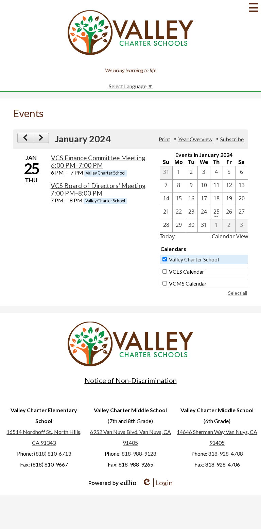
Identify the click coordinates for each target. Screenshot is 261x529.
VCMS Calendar (188, 283)
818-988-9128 (139, 453)
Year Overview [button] (195, 139)
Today (167, 236)
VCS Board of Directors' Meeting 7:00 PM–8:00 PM (98, 189)
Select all (237, 293)
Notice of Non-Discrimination (131, 380)
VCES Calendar (186, 271)
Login (157, 482)
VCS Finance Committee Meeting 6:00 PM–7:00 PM (98, 161)
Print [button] (164, 139)
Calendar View (230, 236)
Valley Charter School (194, 259)
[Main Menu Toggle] (253, 7)
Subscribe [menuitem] (232, 139)
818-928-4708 (225, 453)
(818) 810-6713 (52, 453)
